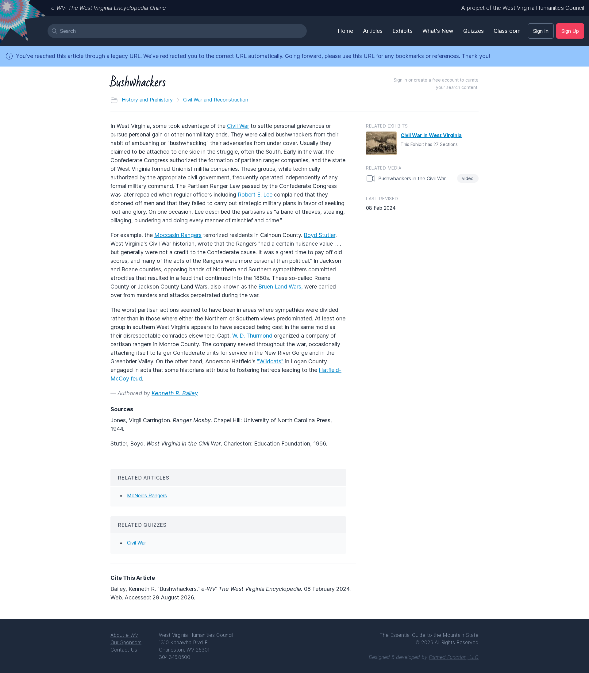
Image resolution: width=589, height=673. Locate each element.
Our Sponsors (125, 642)
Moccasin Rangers (178, 235)
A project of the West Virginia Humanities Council (522, 8)
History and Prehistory (147, 100)
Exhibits (402, 31)
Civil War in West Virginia (431, 135)
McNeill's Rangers (147, 495)
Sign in (400, 79)
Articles (373, 31)
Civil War (238, 126)
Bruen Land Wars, (280, 286)
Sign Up (570, 31)
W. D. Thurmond (252, 335)
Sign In (541, 31)
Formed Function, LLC (454, 657)
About (124, 635)
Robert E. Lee (255, 194)
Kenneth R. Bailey (175, 393)
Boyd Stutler (319, 235)
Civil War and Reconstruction (215, 100)
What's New (437, 31)
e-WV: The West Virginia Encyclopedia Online (108, 8)
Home (345, 31)
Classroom (507, 31)
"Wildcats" (270, 361)
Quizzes (473, 31)
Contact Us (123, 650)
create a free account (436, 79)
